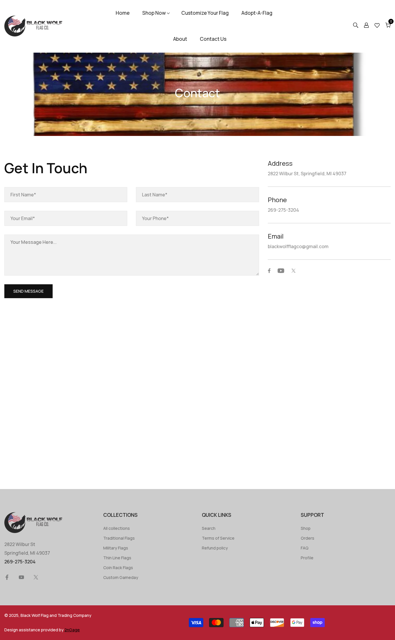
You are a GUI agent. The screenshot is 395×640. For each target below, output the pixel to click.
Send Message (28, 291)
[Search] (355, 26)
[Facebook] (269, 270)
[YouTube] (281, 270)
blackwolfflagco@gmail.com (298, 246)
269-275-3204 (283, 210)
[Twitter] (293, 270)
